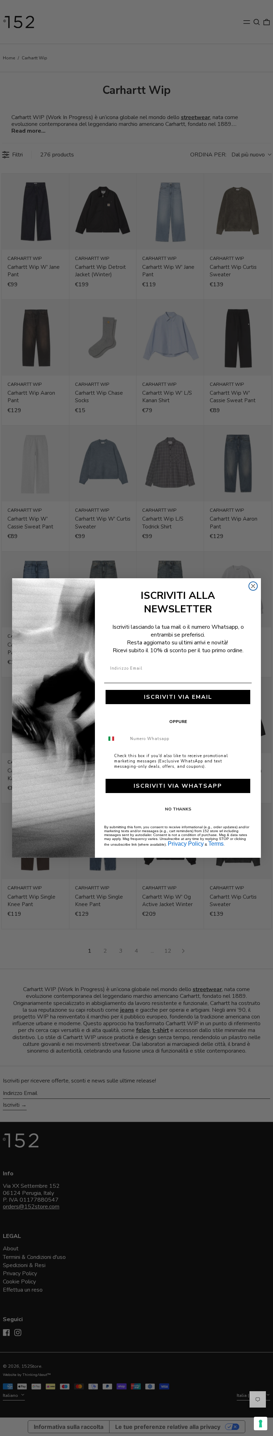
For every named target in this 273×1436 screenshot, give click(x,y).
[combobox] (116, 738)
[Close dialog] (253, 586)
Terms (216, 844)
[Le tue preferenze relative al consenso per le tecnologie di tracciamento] (260, 1423)
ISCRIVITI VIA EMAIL (178, 697)
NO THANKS (178, 809)
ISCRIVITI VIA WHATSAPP (178, 786)
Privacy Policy (186, 844)
